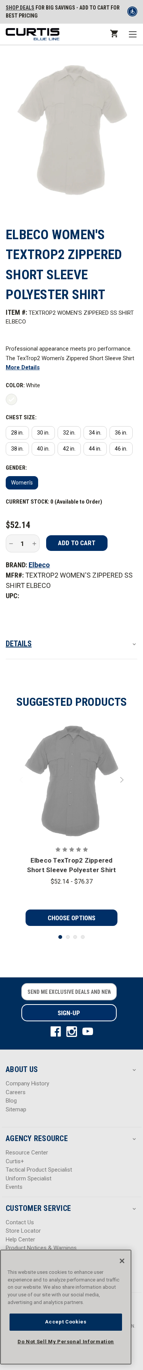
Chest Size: (21, 417)
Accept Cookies (65, 1322)
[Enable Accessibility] (132, 13)
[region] (66, 1307)
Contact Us (20, 1222)
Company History (27, 1083)
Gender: (16, 467)
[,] (71, 779)
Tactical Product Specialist (39, 1169)
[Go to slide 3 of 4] (75, 937)
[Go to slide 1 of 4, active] (60, 937)
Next (121, 779)
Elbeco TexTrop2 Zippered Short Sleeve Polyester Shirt (71, 865)
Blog (11, 1100)
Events (14, 1186)
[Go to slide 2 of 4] (68, 937)
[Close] (122, 1260)
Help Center (20, 1239)
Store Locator (23, 1230)
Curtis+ (15, 1161)
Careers (16, 1092)
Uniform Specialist (28, 1178)
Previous (22, 779)
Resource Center (27, 1152)
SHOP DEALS (20, 8)
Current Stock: (54, 501)
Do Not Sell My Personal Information (66, 1341)
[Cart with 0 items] (113, 33)
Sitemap (16, 1109)
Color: (23, 385)
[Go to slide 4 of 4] (83, 937)
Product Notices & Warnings (41, 1247)
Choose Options (71, 918)
